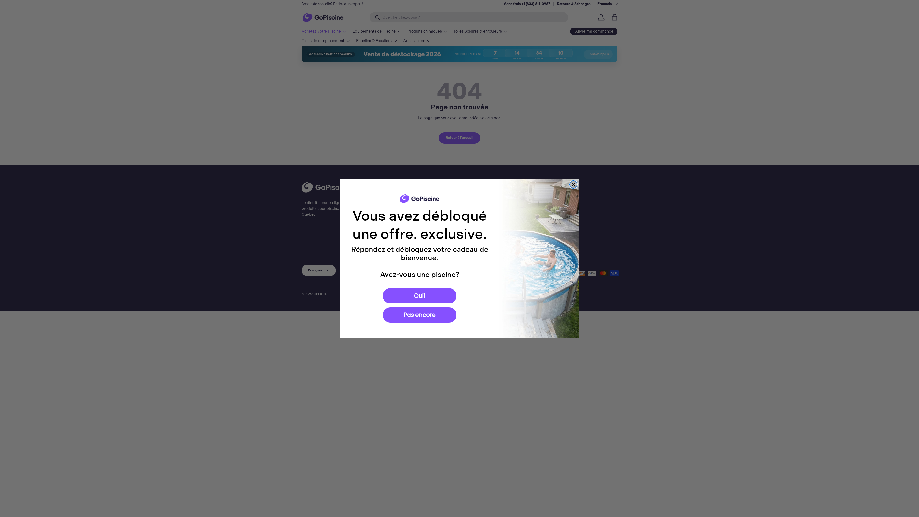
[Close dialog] (573, 184)
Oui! (419, 296)
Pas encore (420, 315)
